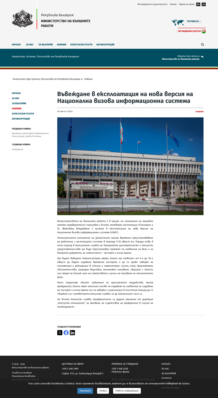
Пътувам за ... (194, 21)
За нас (29, 44)
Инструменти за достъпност (152, 4)
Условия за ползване (22, 373)
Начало (173, 4)
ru (204, 4)
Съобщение (17, 149)
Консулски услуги (81, 44)
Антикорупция (105, 44)
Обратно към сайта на (188, 56)
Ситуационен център (189, 31)
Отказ (103, 390)
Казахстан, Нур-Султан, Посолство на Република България (46, 79)
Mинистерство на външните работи (180, 59)
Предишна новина (21, 129)
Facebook (66, 332)
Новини (61, 44)
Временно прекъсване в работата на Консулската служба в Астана (30, 135)
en (198, 4)
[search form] (202, 44)
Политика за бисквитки (23, 376)
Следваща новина (21, 144)
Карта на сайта (186, 4)
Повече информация (127, 390)
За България (45, 44)
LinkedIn (72, 332)
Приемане (85, 390)
